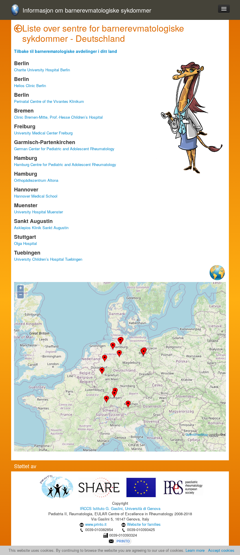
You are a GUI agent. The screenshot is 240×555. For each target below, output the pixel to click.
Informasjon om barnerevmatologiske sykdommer (87, 10)
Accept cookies (221, 550)
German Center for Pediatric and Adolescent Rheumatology (64, 148)
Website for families (144, 524)
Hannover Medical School (35, 196)
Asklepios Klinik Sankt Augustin (41, 227)
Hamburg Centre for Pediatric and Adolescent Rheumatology (65, 164)
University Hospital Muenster (38, 212)
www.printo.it (96, 524)
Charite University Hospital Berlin (42, 69)
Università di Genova (142, 508)
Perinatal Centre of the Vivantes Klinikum (49, 101)
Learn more (195, 550)
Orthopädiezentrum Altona (36, 180)
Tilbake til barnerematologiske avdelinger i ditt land (65, 51)
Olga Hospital (25, 243)
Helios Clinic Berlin (30, 85)
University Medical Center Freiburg (43, 133)
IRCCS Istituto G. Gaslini (101, 508)
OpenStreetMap (197, 434)
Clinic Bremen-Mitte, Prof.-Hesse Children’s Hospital (58, 117)
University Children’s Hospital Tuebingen (48, 259)
